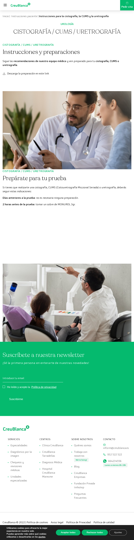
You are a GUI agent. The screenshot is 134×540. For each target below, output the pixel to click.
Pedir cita (127, 6)
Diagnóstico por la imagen (21, 453)
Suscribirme (16, 399)
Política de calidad (103, 522)
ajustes (41, 536)
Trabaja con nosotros (80, 453)
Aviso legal (57, 522)
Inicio (6, 16)
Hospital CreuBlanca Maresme (48, 472)
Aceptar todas (68, 532)
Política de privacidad (43, 387)
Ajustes (118, 532)
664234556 (114, 461)
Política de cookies (37, 522)
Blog (76, 466)
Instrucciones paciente (24, 16)
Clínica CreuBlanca (52, 445)
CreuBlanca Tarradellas (48, 453)
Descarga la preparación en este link (28, 73)
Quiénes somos (82, 445)
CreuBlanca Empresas (80, 475)
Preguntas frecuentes (80, 495)
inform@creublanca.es (116, 448)
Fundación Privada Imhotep (84, 485)
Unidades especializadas (18, 478)
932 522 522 (114, 454)
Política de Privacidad (78, 522)
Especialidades (18, 445)
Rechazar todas (95, 532)
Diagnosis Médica (52, 462)
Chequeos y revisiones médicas (17, 466)
